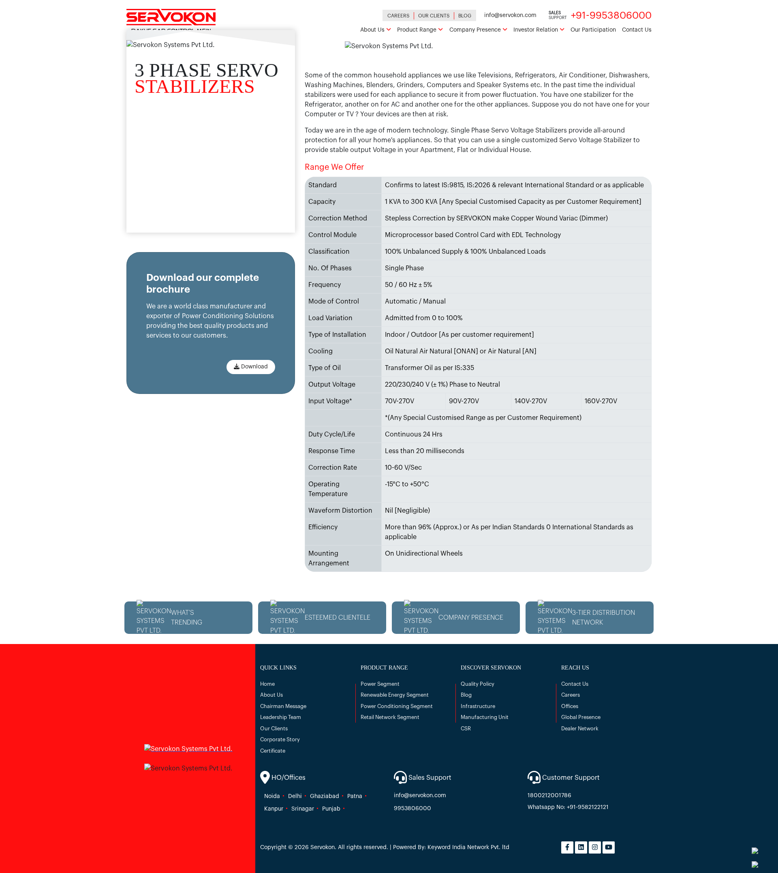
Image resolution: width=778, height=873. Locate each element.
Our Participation (593, 30)
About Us (373, 30)
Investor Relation (536, 30)
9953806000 (412, 808)
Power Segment (380, 684)
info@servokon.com (510, 15)
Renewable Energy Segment (395, 695)
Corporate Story (280, 739)
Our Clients (434, 15)
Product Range (417, 30)
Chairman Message (283, 706)
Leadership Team (280, 717)
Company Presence (475, 30)
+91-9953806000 (611, 15)
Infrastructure (478, 706)
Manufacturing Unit (485, 717)
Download (253, 367)
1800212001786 (549, 795)
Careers (398, 15)
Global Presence (581, 717)
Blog (464, 15)
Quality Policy (477, 684)
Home (267, 684)
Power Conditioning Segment (397, 706)
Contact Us (637, 30)
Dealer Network (579, 728)
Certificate (272, 750)
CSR (466, 728)
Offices (569, 706)
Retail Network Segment (390, 717)
